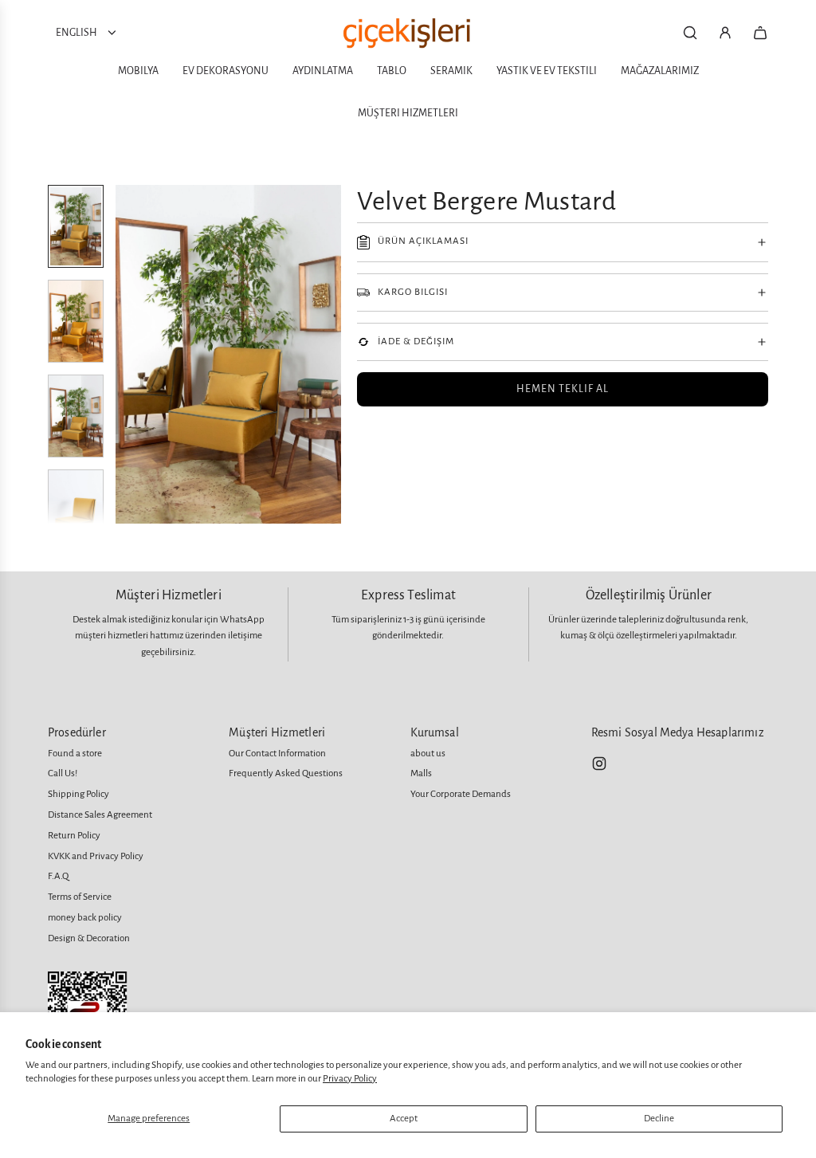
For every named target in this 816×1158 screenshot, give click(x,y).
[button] (128, 354)
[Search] (690, 32)
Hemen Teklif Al (562, 389)
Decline (659, 1118)
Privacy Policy (350, 1079)
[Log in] (725, 32)
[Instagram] (599, 763)
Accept (404, 1118)
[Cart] (760, 32)
